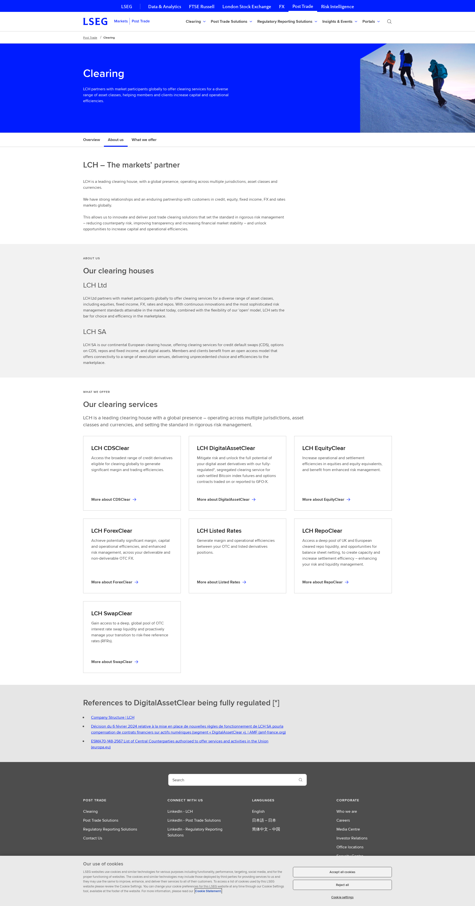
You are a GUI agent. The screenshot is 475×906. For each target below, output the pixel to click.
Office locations (349, 847)
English (258, 811)
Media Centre (348, 829)
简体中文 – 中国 (266, 829)
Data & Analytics (164, 6)
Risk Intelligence (337, 6)
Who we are (346, 811)
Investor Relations (351, 838)
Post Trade (302, 6)
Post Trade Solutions (100, 820)
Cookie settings (342, 897)
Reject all (342, 884)
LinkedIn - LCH (180, 811)
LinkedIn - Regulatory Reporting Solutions (194, 832)
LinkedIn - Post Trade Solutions (194, 820)
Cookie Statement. (208, 891)
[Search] (389, 21)
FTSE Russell (201, 6)
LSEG (126, 6)
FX (282, 6)
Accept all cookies (342, 872)
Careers (343, 820)
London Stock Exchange (246, 6)
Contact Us (92, 838)
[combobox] (231, 780)
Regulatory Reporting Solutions (110, 829)
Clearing (90, 811)
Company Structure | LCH (112, 717)
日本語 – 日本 (264, 820)
